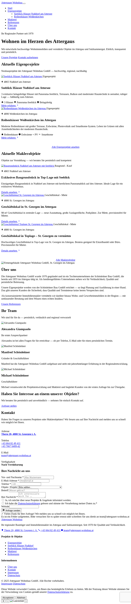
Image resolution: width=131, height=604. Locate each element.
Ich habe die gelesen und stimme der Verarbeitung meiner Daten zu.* (50, 503)
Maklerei (12, 19)
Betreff (4, 490)
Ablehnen (21, 598)
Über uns (12, 25)
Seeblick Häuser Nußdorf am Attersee (33, 13)
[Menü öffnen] (24, 3)
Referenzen (13, 22)
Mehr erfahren (8, 105)
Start (10, 8)
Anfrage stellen (9, 406)
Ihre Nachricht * (9, 497)
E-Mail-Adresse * (10, 480)
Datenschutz (14, 575)
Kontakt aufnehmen (28, 57)
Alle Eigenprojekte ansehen (65, 147)
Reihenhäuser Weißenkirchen (29, 16)
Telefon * (6, 484)
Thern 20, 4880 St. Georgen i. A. (21, 530)
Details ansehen (9, 192)
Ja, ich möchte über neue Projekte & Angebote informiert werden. (37, 500)
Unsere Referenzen (11, 304)
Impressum (13, 572)
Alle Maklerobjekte (65, 260)
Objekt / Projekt (9, 487)
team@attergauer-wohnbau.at (16, 455)
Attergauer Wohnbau (12, 2)
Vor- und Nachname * (12, 477)
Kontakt (12, 28)
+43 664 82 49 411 (26, 406)
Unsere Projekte (9, 57)
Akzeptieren (8, 598)
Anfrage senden (12, 510)
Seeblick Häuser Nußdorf (20, 545)
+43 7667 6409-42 (10, 446)
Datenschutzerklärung (29, 503)
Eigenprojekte (15, 11)
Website (5, 506)
